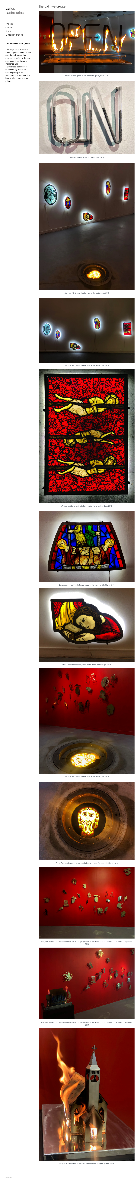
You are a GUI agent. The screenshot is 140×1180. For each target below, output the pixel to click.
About (8, 31)
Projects (9, 23)
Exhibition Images (14, 34)
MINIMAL (9, 1177)
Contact (9, 27)
